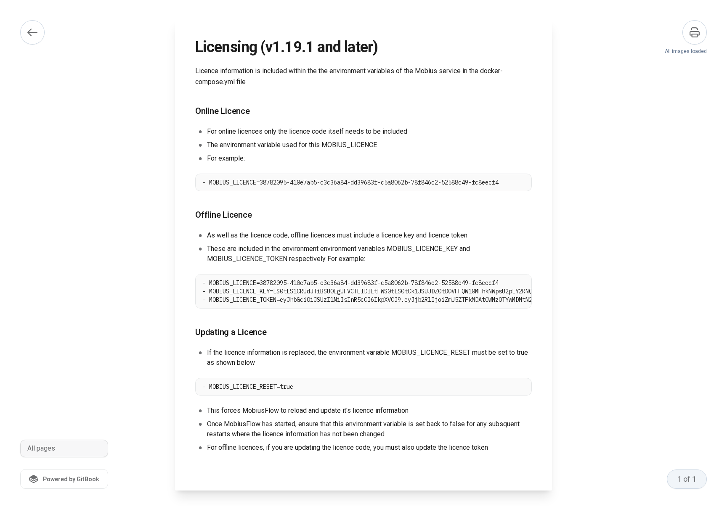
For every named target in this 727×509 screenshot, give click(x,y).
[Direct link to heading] (188, 111)
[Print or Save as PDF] (694, 32)
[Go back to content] (32, 32)
